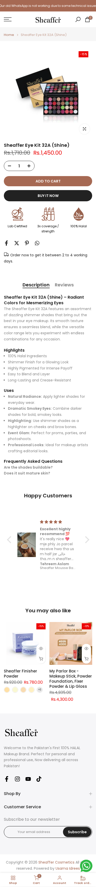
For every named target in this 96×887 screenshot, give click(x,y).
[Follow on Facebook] (6, 778)
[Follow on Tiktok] (39, 778)
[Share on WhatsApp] (37, 243)
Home (9, 34)
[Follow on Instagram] (17, 778)
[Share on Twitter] (16, 243)
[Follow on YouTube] (28, 778)
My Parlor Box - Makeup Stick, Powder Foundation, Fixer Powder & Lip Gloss (70, 678)
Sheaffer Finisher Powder (20, 673)
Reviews (64, 285)
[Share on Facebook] (6, 243)
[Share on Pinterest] (26, 243)
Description (36, 285)
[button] (10, 539)
